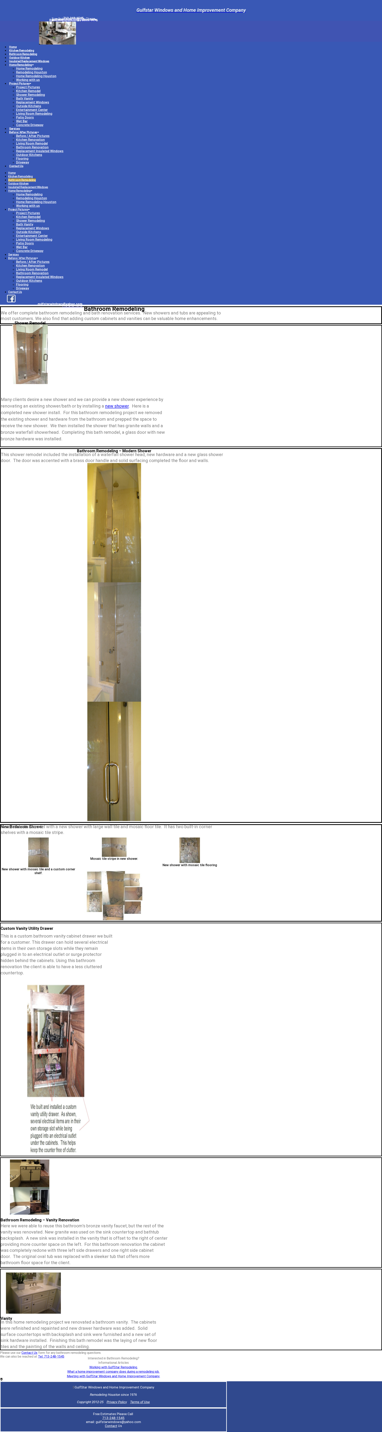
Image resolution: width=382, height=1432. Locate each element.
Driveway (22, 162)
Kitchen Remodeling (21, 50)
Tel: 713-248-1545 (51, 1356)
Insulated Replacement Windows (29, 61)
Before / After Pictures (23, 132)
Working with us (28, 80)
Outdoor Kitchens (29, 155)
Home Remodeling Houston (36, 76)
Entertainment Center (32, 110)
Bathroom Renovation (32, 147)
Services (14, 128)
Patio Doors (25, 117)
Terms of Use (140, 1402)
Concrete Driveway (29, 125)
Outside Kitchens (28, 106)
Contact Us (16, 166)
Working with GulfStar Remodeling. (113, 1367)
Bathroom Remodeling (23, 54)
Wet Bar (22, 121)
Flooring (22, 159)
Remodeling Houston (31, 72)
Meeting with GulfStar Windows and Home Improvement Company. (113, 1376)
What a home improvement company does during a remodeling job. (113, 1372)
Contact (111, 1426)
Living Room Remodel (32, 143)
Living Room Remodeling (34, 114)
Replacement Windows (32, 102)
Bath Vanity (24, 98)
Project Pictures (19, 83)
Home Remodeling (20, 64)
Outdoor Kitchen (19, 57)
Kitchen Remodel (28, 91)
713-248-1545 (113, 1418)
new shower (117, 406)
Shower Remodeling (30, 95)
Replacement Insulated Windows (39, 151)
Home (13, 47)
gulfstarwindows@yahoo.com (60, 304)
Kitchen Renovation (30, 140)
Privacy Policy (117, 1402)
